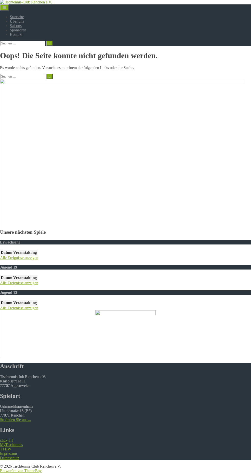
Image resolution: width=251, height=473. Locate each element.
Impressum (8, 453)
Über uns (17, 21)
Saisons (16, 26)
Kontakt (16, 34)
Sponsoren (18, 30)
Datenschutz (9, 458)
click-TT (6, 440)
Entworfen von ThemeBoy (21, 471)
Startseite (17, 17)
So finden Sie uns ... (15, 420)
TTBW (5, 449)
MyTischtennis (11, 445)
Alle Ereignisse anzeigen (19, 258)
